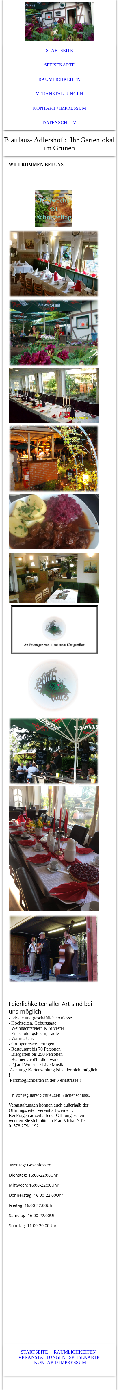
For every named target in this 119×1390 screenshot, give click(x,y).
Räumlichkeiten (59, 79)
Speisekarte (59, 64)
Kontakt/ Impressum (60, 1362)
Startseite (59, 50)
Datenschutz (59, 122)
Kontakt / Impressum (59, 108)
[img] (59, 21)
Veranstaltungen (59, 93)
